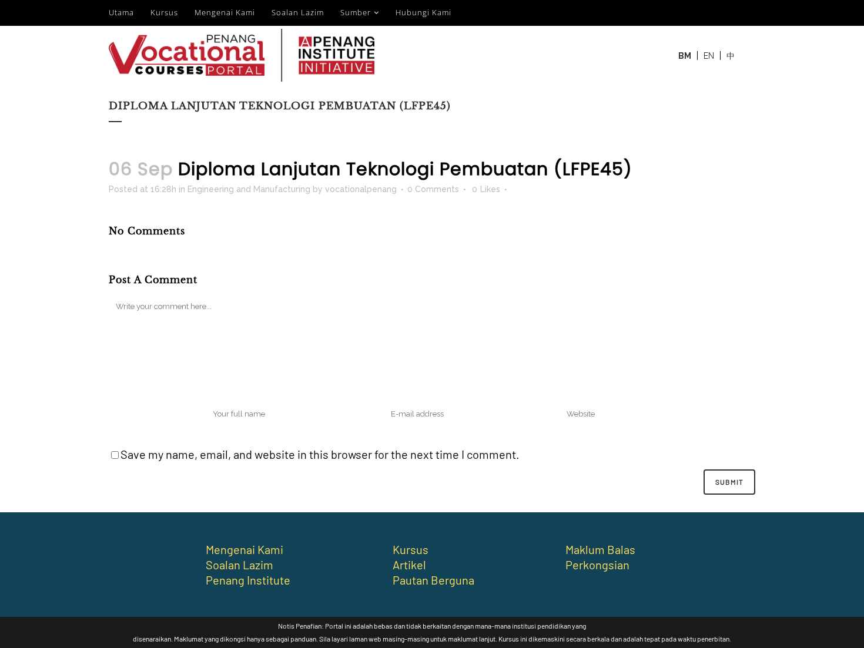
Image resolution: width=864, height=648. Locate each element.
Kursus (164, 12)
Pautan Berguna (433, 580)
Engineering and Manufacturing (248, 189)
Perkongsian (597, 565)
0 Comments (433, 189)
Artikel (409, 565)
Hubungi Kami (423, 12)
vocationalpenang (361, 189)
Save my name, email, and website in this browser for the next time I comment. (320, 454)
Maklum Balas (600, 549)
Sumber (355, 12)
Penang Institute (248, 580)
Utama (121, 12)
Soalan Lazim (298, 12)
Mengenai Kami (225, 12)
